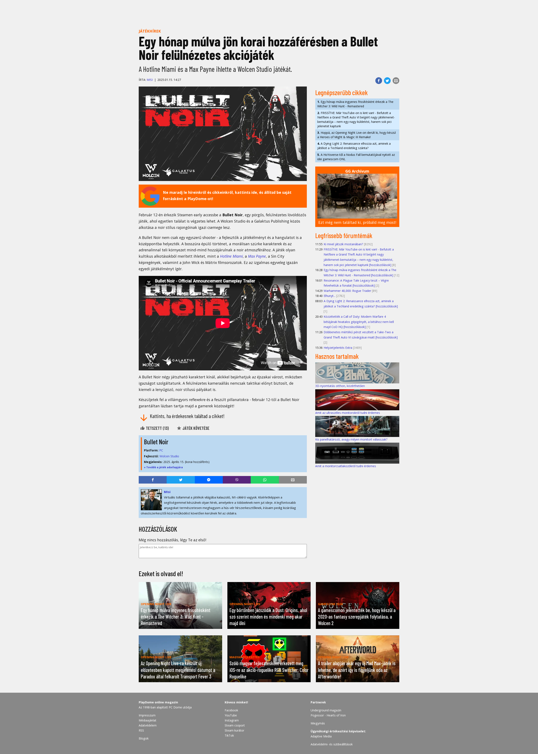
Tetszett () (157, 428)
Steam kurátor (234, 730)
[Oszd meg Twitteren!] (387, 80)
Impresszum (147, 715)
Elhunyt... (329, 296)
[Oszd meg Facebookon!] (378, 80)
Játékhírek (150, 31)
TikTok (229, 735)
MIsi (150, 80)
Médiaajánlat (147, 720)
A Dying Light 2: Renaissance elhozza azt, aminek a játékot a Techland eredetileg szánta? (354, 146)
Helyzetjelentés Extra (338, 348)
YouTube (231, 715)
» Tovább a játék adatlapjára (163, 467)
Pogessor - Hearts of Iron (328, 715)
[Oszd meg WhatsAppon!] (265, 480)
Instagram (232, 720)
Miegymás (318, 723)
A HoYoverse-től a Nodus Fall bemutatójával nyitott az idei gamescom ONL (356, 157)
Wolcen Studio (169, 456)
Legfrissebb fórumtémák (343, 235)
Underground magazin (326, 710)
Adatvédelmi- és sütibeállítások (332, 744)
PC (161, 450)
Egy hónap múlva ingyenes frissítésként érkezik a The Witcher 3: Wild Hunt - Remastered (355, 104)
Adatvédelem (148, 725)
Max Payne (257, 256)
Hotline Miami (231, 256)
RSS (141, 730)
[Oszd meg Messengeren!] (209, 480)
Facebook (231, 710)
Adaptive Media (321, 736)
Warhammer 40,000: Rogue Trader (347, 291)
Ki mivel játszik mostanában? (343, 244)
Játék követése (195, 428)
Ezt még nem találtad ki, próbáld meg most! (357, 222)
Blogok (144, 738)
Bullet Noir (156, 442)
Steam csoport (235, 725)
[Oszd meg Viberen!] (237, 480)
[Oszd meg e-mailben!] (396, 80)
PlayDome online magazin (158, 702)
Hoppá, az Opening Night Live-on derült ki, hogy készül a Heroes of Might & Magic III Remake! (356, 135)
